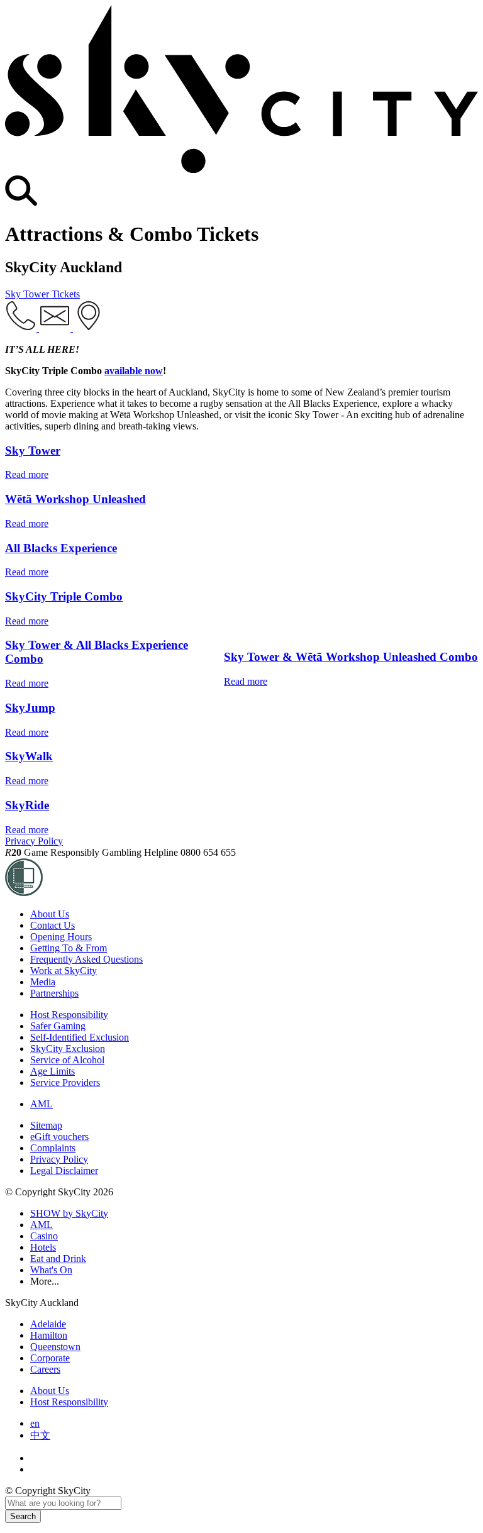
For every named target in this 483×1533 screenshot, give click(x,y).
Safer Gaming (58, 1026)
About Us (49, 914)
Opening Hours (61, 936)
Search (23, 1516)
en (35, 1423)
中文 (40, 1435)
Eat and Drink (58, 1258)
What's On (51, 1270)
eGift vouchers (59, 1136)
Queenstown (55, 1346)
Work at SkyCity (63, 970)
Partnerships (54, 993)
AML (41, 1104)
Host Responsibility (69, 1014)
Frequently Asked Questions (86, 959)
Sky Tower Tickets (42, 294)
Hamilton (48, 1335)
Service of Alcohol (67, 1059)
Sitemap (46, 1125)
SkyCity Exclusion (67, 1048)
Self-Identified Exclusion (79, 1037)
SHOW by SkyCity (69, 1213)
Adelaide (48, 1324)
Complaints (52, 1148)
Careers (45, 1369)
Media (42, 982)
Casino (44, 1236)
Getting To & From (68, 948)
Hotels (43, 1247)
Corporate (50, 1358)
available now (133, 370)
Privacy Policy (34, 841)
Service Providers (65, 1082)
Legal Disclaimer (64, 1170)
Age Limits (52, 1071)
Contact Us (52, 925)
